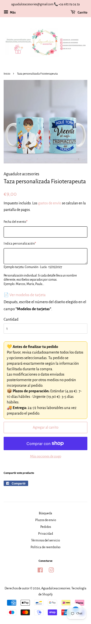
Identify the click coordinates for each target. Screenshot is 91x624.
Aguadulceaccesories (55, 588)
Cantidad (11, 319)
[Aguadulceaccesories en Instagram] (51, 571)
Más (12, 12)
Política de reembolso (45, 547)
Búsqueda (45, 513)
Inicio (7, 73)
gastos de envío (49, 203)
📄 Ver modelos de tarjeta (25, 295)
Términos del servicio (45, 540)
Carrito (82, 12)
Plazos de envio (45, 520)
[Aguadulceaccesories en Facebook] (40, 571)
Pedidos (45, 527)
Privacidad (45, 533)
